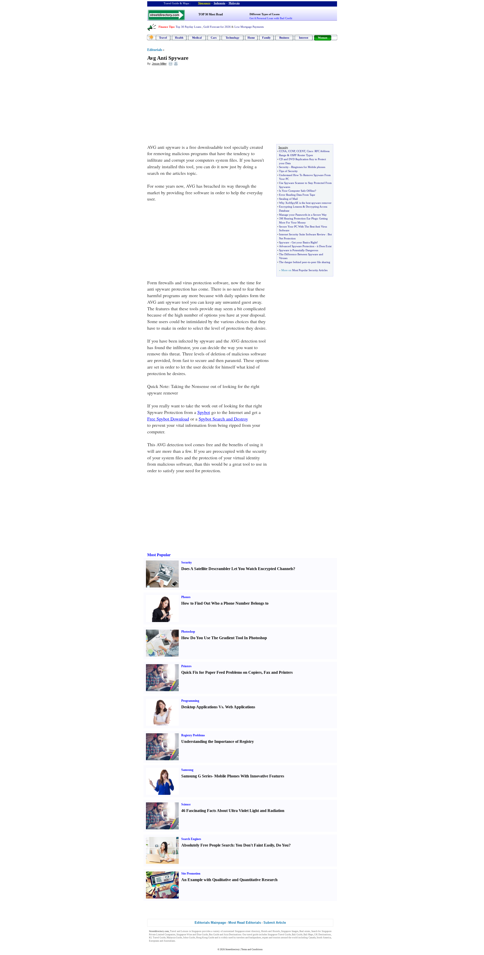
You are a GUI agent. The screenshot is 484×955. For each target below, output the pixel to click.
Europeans (154, 941)
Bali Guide (297, 934)
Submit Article (274, 922)
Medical (197, 37)
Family (266, 37)
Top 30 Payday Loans (188, 26)
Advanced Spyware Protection (296, 246)
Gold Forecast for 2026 (217, 26)
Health (179, 37)
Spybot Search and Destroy (223, 419)
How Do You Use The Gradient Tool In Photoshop (224, 638)
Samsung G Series (196, 776)
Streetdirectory (232, 949)
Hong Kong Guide (205, 937)
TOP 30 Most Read (210, 14)
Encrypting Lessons (290, 206)
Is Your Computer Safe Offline (297, 190)
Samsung (187, 770)
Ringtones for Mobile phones (308, 166)
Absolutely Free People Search (207, 845)
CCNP (291, 151)
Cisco (310, 151)
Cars (214, 37)
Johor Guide (189, 937)
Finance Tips (166, 26)
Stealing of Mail (288, 198)
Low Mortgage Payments (249, 26)
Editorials (154, 50)
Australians (169, 941)
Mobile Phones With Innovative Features (249, 776)
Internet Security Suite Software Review (302, 234)
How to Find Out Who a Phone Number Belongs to (224, 603)
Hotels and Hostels (270, 931)
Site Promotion (190, 873)
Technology (232, 37)
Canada (312, 937)
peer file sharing (320, 262)
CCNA (283, 151)
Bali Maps (308, 934)
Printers (186, 666)
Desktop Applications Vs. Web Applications (218, 707)
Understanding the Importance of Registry (217, 741)
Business (284, 37)
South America (324, 937)
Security (284, 166)
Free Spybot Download (168, 419)
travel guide (252, 934)
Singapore (204, 3)
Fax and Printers (278, 672)
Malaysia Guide (174, 937)
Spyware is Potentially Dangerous (298, 250)
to (309, 262)
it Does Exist (324, 246)
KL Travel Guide (157, 937)
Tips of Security (288, 171)
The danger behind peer (293, 262)
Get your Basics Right (304, 242)
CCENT (300, 151)
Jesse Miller (159, 63)
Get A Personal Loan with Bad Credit (271, 18)
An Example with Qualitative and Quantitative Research (229, 880)
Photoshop (188, 631)
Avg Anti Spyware (167, 58)
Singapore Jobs (183, 941)
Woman (322, 37)
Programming (190, 701)
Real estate (304, 931)
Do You (282, 845)
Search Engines (191, 839)
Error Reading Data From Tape (297, 194)
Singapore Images (289, 931)
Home (251, 37)
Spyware (284, 242)
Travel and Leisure (179, 931)
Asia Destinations (232, 934)
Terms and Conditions (252, 949)
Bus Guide (214, 934)
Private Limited (156, 934)
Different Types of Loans (265, 14)
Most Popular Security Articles (309, 270)
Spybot (203, 412)
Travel (163, 37)
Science (186, 804)
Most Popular (159, 555)
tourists (277, 937)
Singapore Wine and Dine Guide (192, 934)
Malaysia (234, 3)
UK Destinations (322, 934)
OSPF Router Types (301, 155)
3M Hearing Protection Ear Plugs (298, 218)
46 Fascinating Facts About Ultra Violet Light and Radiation (232, 810)
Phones (186, 597)
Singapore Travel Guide (279, 934)
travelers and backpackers (248, 937)
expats (265, 937)
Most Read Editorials (244, 922)
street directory (252, 931)
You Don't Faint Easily (254, 845)
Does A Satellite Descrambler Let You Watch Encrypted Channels (237, 569)
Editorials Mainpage (210, 922)
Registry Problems (193, 735)
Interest (303, 37)
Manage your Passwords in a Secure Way (303, 214)
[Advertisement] (188, 106)
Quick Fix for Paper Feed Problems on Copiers (221, 672)
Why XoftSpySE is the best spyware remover (305, 202)
